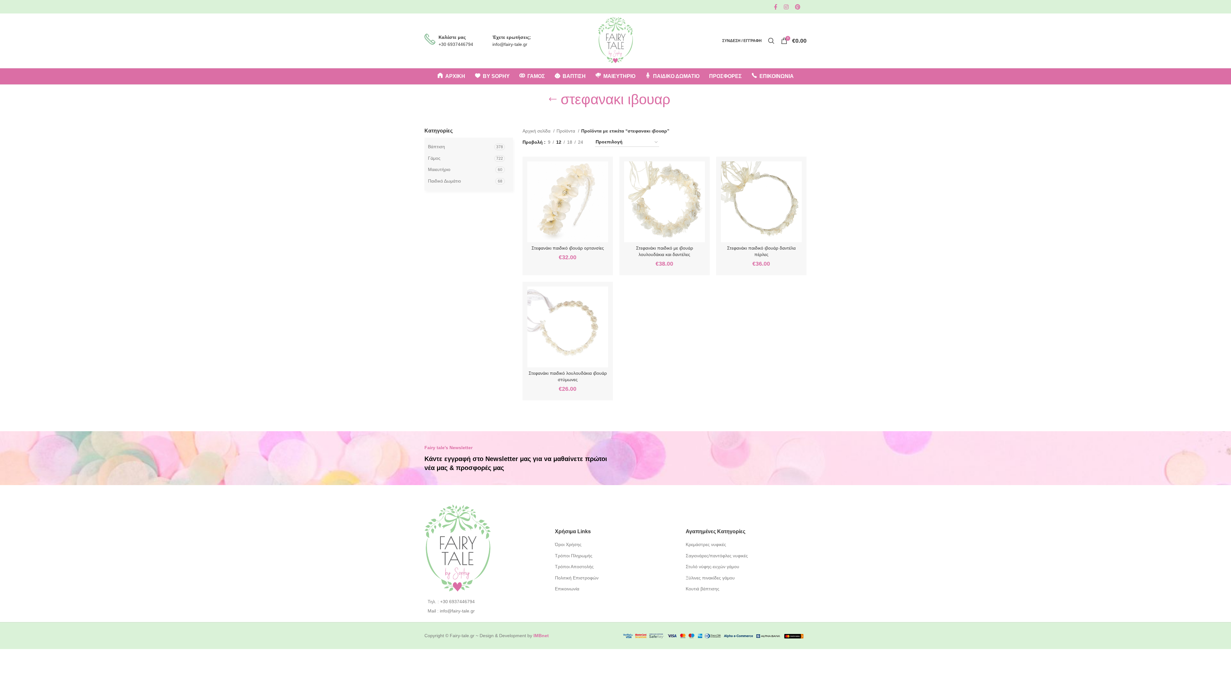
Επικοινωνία (567, 588)
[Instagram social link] (786, 7)
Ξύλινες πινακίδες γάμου (710, 577)
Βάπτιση (436, 146)
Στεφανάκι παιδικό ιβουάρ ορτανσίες (568, 248)
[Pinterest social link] (797, 7)
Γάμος (434, 158)
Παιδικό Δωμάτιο (444, 181)
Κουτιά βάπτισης (702, 588)
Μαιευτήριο (439, 169)
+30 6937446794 (456, 44)
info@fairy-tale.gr (509, 44)
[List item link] (484, 601)
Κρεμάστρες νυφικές (706, 544)
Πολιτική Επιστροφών (577, 577)
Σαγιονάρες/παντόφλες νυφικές (717, 555)
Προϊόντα (566, 130)
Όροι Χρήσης (568, 544)
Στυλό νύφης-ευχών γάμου (712, 566)
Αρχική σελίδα (537, 130)
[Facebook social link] (776, 7)
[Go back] (553, 99)
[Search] (771, 40)
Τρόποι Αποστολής (574, 566)
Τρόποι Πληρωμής (573, 555)
